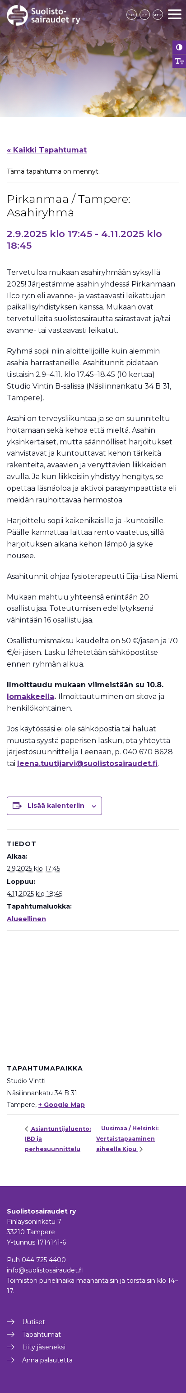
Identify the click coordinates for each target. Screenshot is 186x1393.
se (132, 15)
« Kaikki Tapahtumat (47, 150)
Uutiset (33, 1322)
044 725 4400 (44, 1260)
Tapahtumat (41, 1334)
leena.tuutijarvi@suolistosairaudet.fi (87, 763)
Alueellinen (26, 919)
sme (158, 15)
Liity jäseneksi (43, 1347)
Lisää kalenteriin (56, 806)
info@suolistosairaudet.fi (45, 1270)
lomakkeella (30, 696)
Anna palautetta (47, 1360)
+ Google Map (61, 1105)
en (145, 15)
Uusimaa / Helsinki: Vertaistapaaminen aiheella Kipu (127, 1138)
